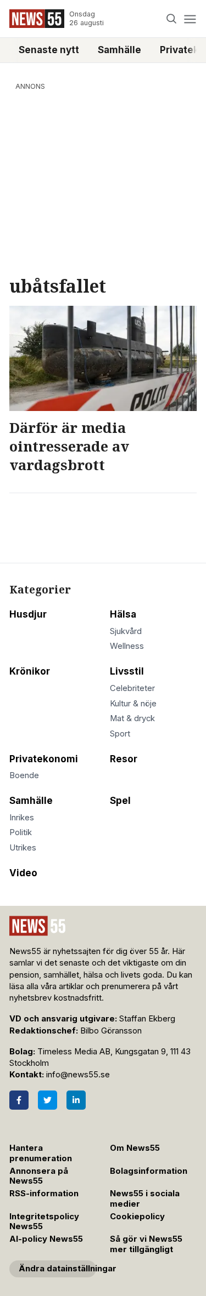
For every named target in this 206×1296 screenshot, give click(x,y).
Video (23, 872)
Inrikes (21, 818)
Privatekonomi (43, 758)
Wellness (127, 646)
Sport (120, 734)
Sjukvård (126, 631)
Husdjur (28, 614)
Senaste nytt (49, 49)
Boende (24, 775)
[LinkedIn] (76, 1100)
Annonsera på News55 (38, 1176)
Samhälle (119, 49)
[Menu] (190, 19)
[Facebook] (19, 1100)
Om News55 (135, 1148)
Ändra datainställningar (57, 1269)
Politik (20, 832)
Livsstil (127, 671)
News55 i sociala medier (145, 1199)
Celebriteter (132, 688)
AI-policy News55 (46, 1239)
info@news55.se (78, 1075)
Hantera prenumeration (40, 1153)
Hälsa (123, 614)
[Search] (172, 19)
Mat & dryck (132, 718)
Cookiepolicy (137, 1216)
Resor (123, 758)
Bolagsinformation (148, 1171)
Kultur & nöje (133, 704)
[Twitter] (47, 1100)
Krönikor (29, 671)
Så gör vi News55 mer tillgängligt (146, 1244)
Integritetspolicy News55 (44, 1222)
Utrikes (22, 848)
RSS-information (44, 1193)
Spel (120, 800)
